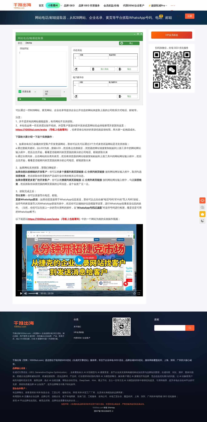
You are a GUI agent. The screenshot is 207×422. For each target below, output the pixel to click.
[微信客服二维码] (202, 207)
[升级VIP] (202, 214)
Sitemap (111, 407)
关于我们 (77, 326)
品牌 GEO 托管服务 (89, 5)
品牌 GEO (69, 5)
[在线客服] (202, 200)
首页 (41, 5)
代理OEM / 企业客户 (82, 338)
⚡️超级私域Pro (156, 5)
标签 (105, 407)
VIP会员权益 (171, 34)
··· (172, 5)
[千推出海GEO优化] (22, 5)
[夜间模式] (202, 221)
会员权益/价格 (111, 5)
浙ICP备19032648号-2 (103, 411)
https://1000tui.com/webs (31, 129)
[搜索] (171, 16)
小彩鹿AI (53, 5)
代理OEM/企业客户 (133, 5)
